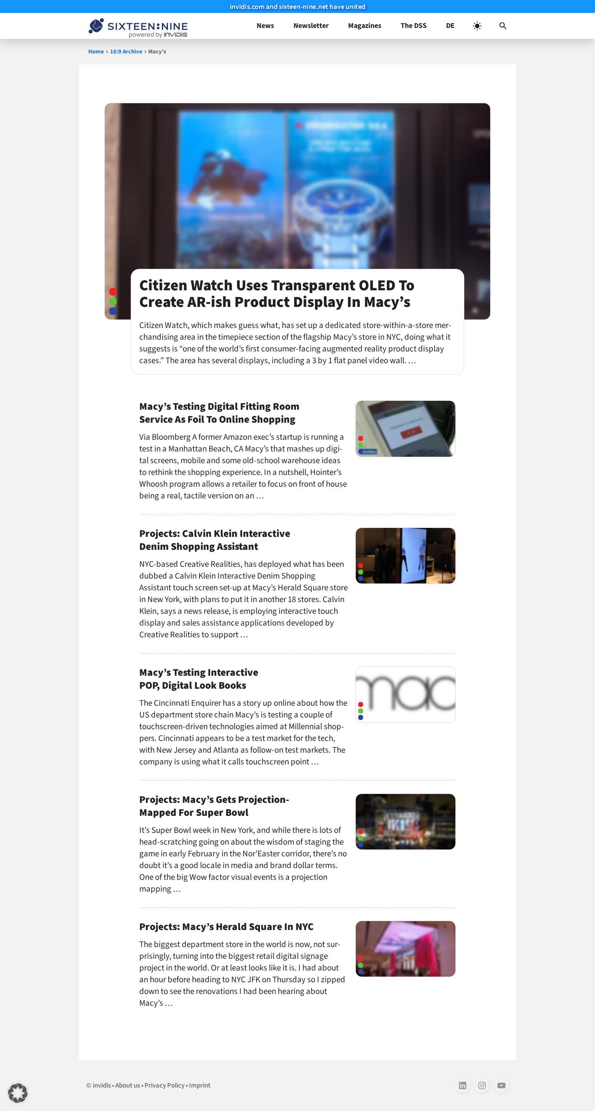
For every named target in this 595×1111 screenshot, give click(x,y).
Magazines (364, 26)
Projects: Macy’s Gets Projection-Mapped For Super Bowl (214, 806)
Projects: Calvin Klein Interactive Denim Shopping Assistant (214, 540)
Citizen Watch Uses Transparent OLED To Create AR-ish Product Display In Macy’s (276, 294)
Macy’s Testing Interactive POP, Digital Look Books (198, 679)
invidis (102, 1085)
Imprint (199, 1085)
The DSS (414, 26)
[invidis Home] (136, 26)
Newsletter (311, 26)
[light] (477, 26)
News (265, 26)
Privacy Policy (164, 1085)
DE (450, 26)
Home (96, 51)
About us (127, 1085)
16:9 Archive (126, 51)
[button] (503, 26)
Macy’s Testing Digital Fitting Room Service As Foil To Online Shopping (219, 413)
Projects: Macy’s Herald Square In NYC (226, 926)
